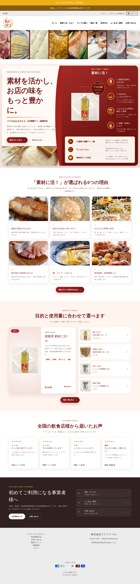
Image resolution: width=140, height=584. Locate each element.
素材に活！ (73, 572)
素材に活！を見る (17, 140)
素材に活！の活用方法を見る (70, 289)
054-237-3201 (95, 539)
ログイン (104, 13)
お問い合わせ (34, 516)
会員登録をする (17, 516)
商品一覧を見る (70, 400)
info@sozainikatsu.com (110, 539)
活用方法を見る (38, 140)
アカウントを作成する (116, 13)
